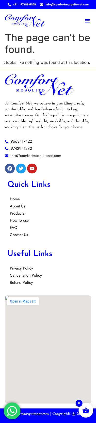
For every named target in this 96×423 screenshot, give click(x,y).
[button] (87, 21)
